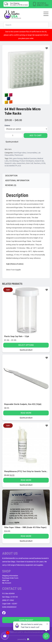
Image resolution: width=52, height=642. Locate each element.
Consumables (32, 153)
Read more (26, 413)
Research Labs (10, 163)
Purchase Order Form (10, 578)
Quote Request (26, 620)
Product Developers (26, 161)
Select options (26, 345)
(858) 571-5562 (8, 600)
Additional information (17, 180)
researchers (20, 163)
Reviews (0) (10, 185)
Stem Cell (29, 163)
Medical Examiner (30, 158)
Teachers (37, 163)
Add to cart (36, 135)
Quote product (12, 142)
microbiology (14, 161)
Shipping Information (10, 576)
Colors (7, 125)
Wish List (5, 580)
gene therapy (18, 158)
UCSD (43, 163)
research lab (39, 161)
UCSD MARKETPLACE (13, 166)
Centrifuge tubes (19, 153)
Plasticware (18, 155)
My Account (6, 583)
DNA (10, 158)
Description (11, 175)
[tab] (26, 175)
